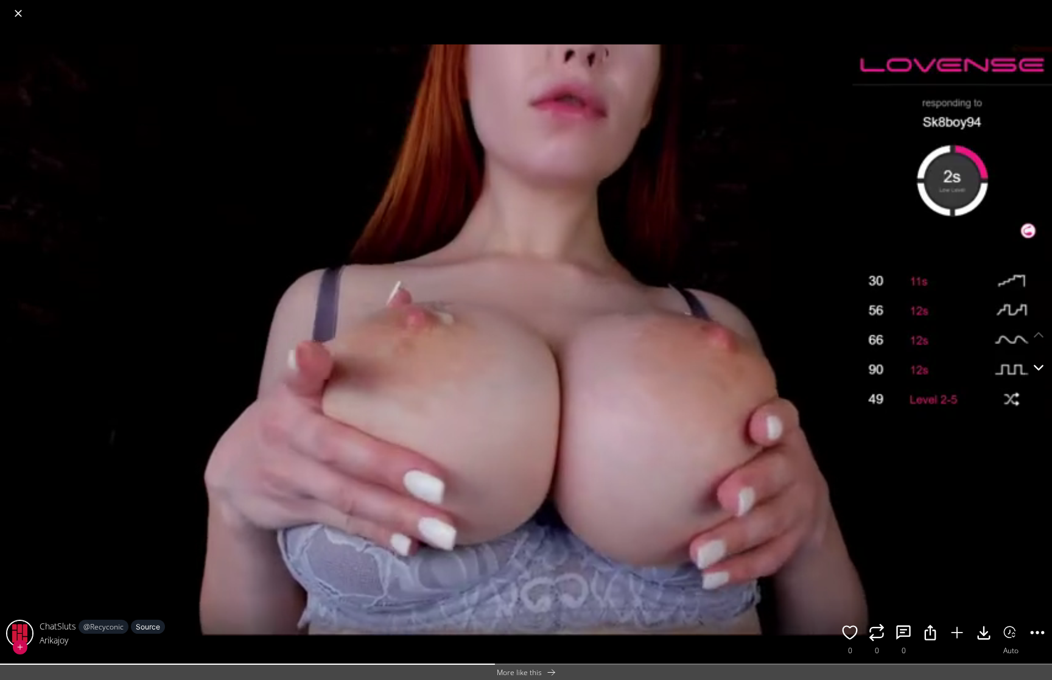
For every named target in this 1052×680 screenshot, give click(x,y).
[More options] (1037, 634)
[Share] (930, 634)
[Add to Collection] (957, 634)
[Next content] (1038, 367)
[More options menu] (1039, 7)
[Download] (983, 634)
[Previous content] (1038, 335)
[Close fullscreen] (18, 13)
